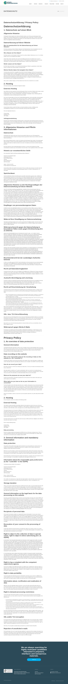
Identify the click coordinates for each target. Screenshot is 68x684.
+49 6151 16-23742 (54, 671)
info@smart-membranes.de (56, 672)
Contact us (34, 659)
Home (58, 11)
